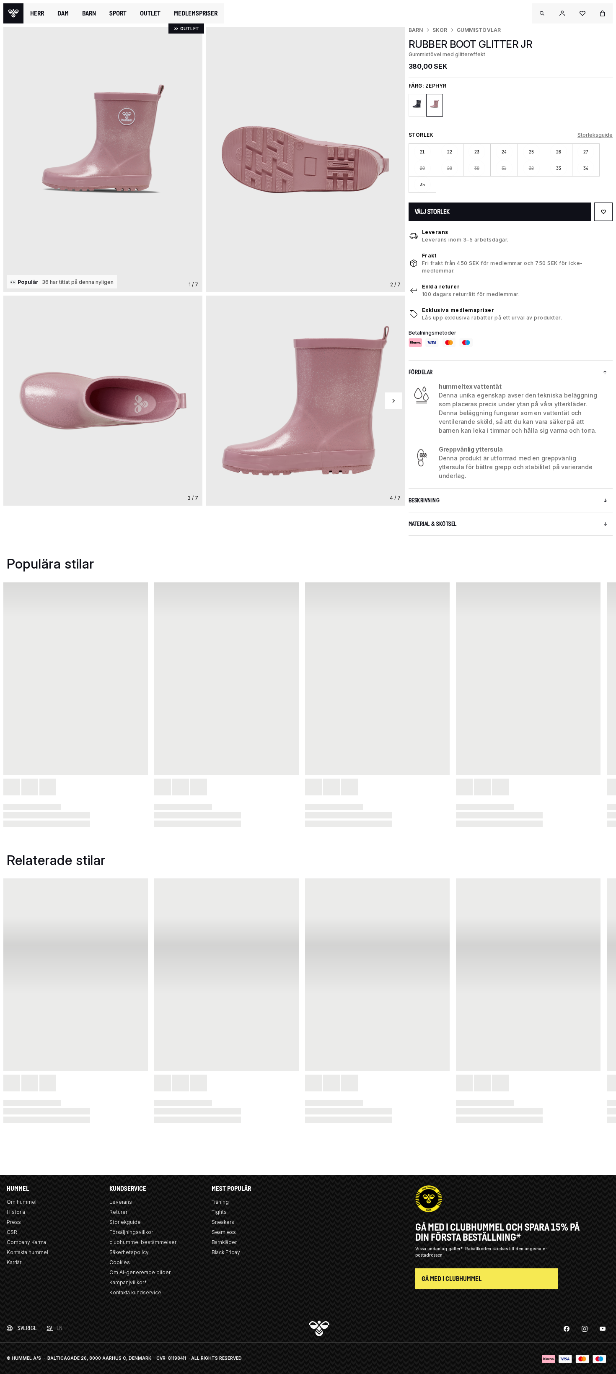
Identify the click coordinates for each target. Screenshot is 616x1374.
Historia (16, 1212)
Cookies (119, 1262)
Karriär (14, 1262)
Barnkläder (224, 1242)
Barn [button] (89, 13)
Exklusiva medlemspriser (458, 310)
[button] (542, 13)
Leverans (435, 232)
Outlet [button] (150, 13)
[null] (13, 13)
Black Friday (226, 1252)
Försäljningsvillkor (131, 1232)
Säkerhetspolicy (129, 1252)
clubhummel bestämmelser (142, 1242)
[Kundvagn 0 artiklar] (603, 13)
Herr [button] (37, 13)
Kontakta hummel (27, 1252)
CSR (12, 1232)
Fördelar (421, 372)
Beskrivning (424, 500)
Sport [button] (118, 13)
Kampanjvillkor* (128, 1282)
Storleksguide (595, 135)
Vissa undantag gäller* (439, 1248)
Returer (118, 1212)
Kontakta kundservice (135, 1292)
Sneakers (223, 1222)
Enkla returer (441, 286)
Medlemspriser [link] (195, 13)
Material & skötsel (433, 524)
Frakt (429, 255)
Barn (416, 30)
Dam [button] (63, 13)
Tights (219, 1212)
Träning (220, 1202)
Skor (440, 30)
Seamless (224, 1232)
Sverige (27, 1328)
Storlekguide (125, 1222)
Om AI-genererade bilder (140, 1272)
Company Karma (26, 1242)
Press (14, 1222)
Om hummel (21, 1202)
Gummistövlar (479, 30)
